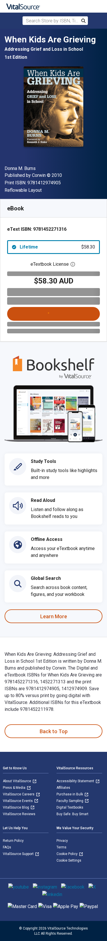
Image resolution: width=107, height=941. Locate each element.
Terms (61, 847)
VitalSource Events (18, 801)
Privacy (62, 841)
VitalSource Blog (16, 807)
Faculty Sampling (70, 801)
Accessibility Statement (75, 781)
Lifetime (57, 247)
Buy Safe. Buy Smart (72, 814)
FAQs (7, 847)
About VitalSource (17, 781)
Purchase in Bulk (70, 794)
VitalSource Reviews (19, 814)
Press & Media (14, 788)
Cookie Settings (68, 860)
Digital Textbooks (69, 807)
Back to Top (54, 731)
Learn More (53, 616)
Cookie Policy (67, 854)
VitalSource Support (19, 854)
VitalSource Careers (19, 794)
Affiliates (63, 788)
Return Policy (13, 841)
